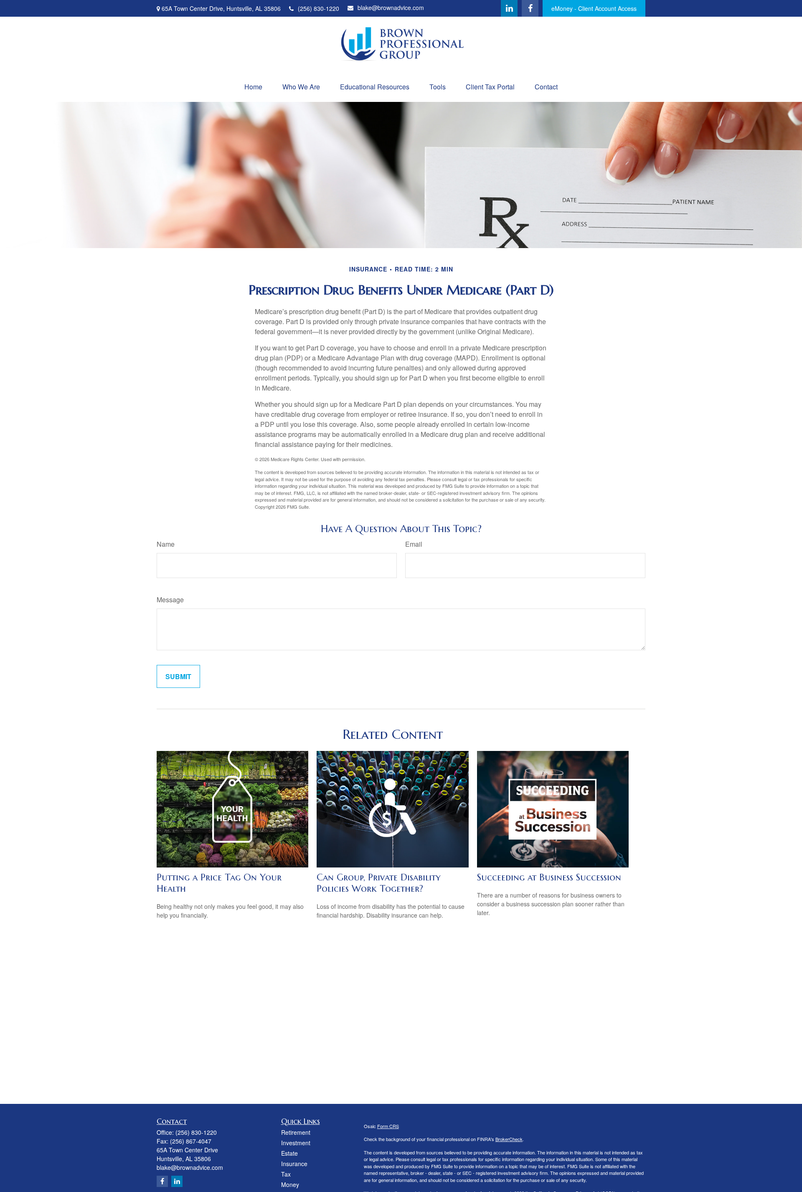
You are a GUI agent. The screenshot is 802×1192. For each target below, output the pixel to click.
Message (170, 599)
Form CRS (388, 1126)
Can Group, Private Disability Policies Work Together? (379, 883)
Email (413, 544)
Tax (286, 1174)
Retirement (295, 1132)
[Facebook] (530, 8)
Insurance (294, 1163)
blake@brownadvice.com (391, 7)
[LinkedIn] (509, 8)
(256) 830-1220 (318, 8)
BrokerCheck (509, 1139)
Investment (295, 1143)
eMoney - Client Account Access (594, 8)
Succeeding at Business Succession (549, 877)
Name (166, 544)
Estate (289, 1153)
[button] (253, 87)
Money (290, 1184)
